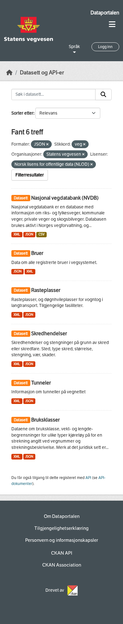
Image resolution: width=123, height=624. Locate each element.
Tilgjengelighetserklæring (61, 528)
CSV (41, 234)
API (88, 478)
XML (17, 234)
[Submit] (103, 94)
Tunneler (41, 383)
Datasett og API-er (42, 72)
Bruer (37, 253)
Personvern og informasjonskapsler (61, 540)
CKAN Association (61, 565)
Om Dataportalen (61, 516)
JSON (29, 234)
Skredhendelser (49, 333)
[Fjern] (47, 145)
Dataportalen (105, 13)
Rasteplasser (45, 290)
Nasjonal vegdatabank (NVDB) (65, 198)
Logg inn (105, 47)
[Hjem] (9, 72)
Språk (74, 46)
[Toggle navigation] (112, 24)
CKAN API (61, 553)
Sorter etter (22, 113)
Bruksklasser (45, 420)
